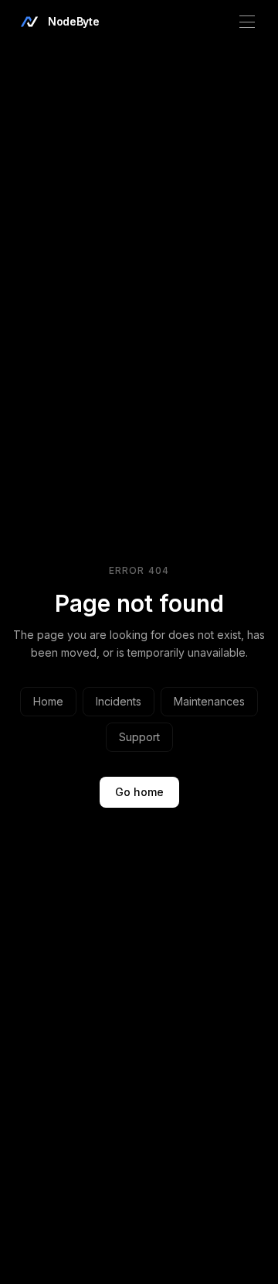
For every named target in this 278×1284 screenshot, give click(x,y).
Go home (139, 791)
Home (48, 701)
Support (139, 736)
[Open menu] (247, 22)
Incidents (118, 701)
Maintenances (209, 701)
